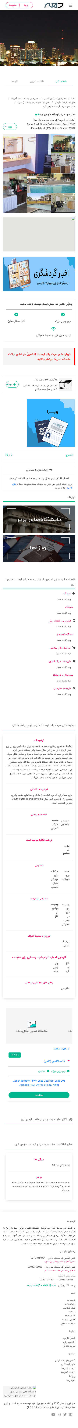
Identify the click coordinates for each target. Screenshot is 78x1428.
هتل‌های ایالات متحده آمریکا (24, 98)
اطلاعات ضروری (37, 81)
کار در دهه (70, 1316)
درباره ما (71, 1300)
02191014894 (38, 1258)
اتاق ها (15, 81)
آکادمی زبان (69, 1342)
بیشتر (9, 384)
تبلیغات (71, 1312)
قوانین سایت (68, 1320)
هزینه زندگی (69, 1346)
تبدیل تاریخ (69, 1338)
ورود (26, 5)
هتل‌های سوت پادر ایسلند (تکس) (33, 102)
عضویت (12, 5)
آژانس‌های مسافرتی (65, 1361)
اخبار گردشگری (67, 1364)
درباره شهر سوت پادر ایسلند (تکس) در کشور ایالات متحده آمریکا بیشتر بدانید (39, 357)
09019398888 (35, 1267)
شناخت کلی (61, 81)
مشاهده (39, 1095)
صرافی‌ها (70, 1380)
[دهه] (70, 6)
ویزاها (72, 1376)
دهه (73, 98)
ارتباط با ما (70, 1304)
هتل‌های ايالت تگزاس (65, 102)
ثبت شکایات (69, 1308)
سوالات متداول (67, 1324)
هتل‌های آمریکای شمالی (55, 98)
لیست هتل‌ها (68, 1368)
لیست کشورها (68, 1372)
